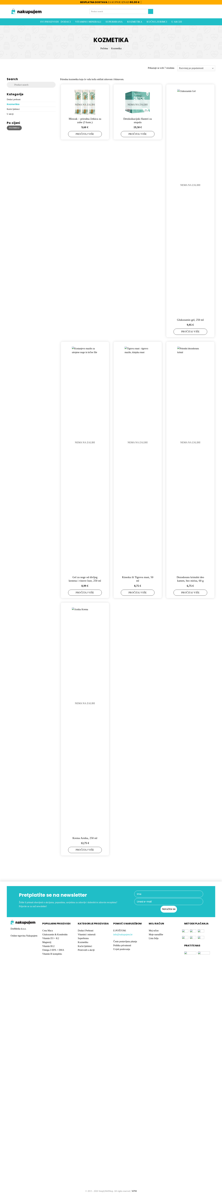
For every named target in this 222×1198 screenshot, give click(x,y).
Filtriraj (14, 128)
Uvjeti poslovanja (121, 949)
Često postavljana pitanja (125, 941)
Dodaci (66, 21)
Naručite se (168, 909)
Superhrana (114, 21)
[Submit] (150, 11)
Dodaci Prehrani (85, 930)
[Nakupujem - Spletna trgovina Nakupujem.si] (26, 11)
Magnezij (46, 942)
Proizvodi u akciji (86, 950)
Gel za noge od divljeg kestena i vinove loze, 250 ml (85, 579)
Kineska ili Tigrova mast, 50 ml (137, 579)
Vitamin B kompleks (52, 954)
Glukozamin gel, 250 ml (190, 319)
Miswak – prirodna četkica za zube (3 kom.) (85, 120)
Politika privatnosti (122, 945)
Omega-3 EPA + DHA (53, 950)
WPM (134, 1191)
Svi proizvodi (49, 21)
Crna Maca (47, 930)
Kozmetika (134, 21)
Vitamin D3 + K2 (50, 938)
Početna (104, 48)
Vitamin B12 (48, 946)
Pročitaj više (85, 134)
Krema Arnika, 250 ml (84, 838)
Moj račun (154, 930)
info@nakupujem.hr (122, 934)
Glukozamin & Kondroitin (55, 934)
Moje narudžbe (156, 934)
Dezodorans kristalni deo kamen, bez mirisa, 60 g (190, 579)
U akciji (176, 21)
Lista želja (153, 938)
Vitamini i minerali (88, 21)
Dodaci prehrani (14, 99)
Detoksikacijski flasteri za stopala (137, 120)
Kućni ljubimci (157, 21)
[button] (202, 11)
